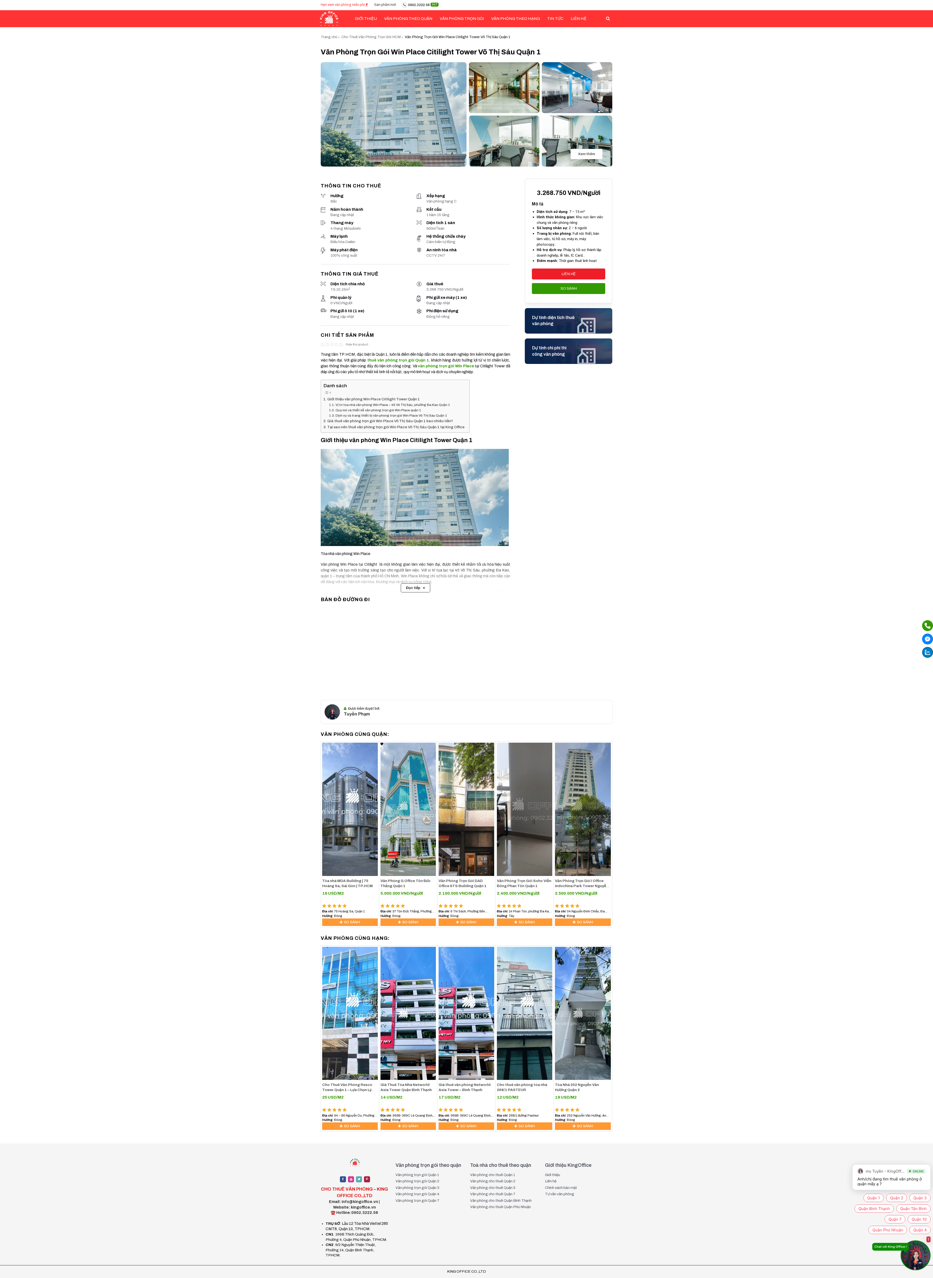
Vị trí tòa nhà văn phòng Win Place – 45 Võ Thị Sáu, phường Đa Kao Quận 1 (393, 405)
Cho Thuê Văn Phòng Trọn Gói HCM (371, 37)
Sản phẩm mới (385, 5)
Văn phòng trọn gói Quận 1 (417, 1175)
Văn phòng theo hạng (515, 19)
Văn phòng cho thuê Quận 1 (492, 1175)
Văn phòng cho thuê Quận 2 (492, 1181)
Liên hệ (579, 19)
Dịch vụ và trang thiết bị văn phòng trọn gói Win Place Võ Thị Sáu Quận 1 (391, 415)
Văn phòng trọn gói (462, 19)
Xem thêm (586, 154)
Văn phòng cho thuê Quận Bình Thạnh (501, 1200)
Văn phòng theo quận (408, 19)
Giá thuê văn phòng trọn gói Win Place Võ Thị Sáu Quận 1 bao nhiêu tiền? (390, 421)
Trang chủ (329, 37)
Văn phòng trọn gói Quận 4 (417, 1194)
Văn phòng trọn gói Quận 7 (417, 1200)
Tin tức (555, 19)
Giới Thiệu (366, 19)
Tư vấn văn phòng (559, 1194)
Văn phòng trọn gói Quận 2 (417, 1181)
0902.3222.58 (422, 5)
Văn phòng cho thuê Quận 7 (492, 1194)
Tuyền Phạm (357, 714)
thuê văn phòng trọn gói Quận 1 (398, 360)
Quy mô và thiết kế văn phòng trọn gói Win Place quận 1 (378, 410)
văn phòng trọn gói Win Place (446, 366)
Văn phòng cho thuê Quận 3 (492, 1188)
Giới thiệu (552, 1175)
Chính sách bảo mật (561, 1188)
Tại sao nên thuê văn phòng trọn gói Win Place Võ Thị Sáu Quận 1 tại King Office (396, 427)
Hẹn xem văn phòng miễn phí (343, 5)
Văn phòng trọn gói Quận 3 (417, 1188)
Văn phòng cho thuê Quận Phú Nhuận (500, 1207)
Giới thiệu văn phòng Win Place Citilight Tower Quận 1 (373, 399)
